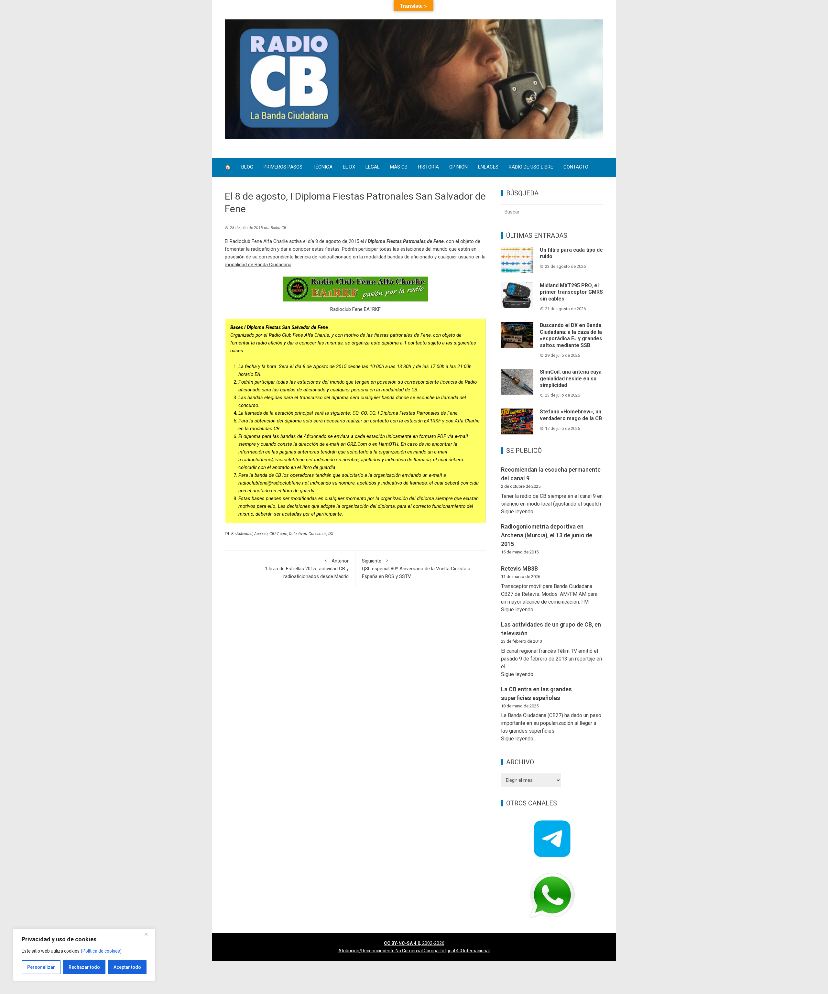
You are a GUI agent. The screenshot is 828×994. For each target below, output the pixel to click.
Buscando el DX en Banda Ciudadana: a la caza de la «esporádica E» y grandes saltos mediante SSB (571, 335)
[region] (84, 955)
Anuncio (261, 533)
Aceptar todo (127, 967)
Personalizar (41, 967)
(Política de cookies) (101, 951)
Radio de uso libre (531, 167)
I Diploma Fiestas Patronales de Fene (404, 241)
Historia (428, 167)
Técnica (322, 167)
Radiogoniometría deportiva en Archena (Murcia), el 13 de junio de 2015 (546, 535)
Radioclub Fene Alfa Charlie (259, 241)
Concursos (318, 533)
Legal (372, 167)
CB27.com (278, 533)
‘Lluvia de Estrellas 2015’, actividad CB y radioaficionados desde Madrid (307, 568)
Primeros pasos (283, 167)
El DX (349, 167)
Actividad (244, 533)
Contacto (575, 167)
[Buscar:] (552, 212)
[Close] (148, 934)
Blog (247, 167)
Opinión (458, 167)
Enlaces (488, 167)
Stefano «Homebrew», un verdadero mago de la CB (571, 415)
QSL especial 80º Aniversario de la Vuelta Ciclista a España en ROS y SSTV (416, 568)
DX (330, 533)
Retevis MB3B (519, 568)
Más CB (399, 167)
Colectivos (298, 533)
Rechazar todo (84, 967)
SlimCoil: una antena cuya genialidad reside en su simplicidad (571, 378)
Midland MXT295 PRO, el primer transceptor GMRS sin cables (571, 292)
